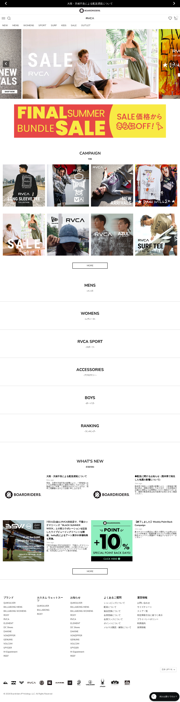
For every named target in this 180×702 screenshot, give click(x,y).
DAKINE (8, 631)
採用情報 (141, 627)
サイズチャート (144, 607)
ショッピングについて (114, 603)
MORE (90, 265)
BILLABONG (43, 610)
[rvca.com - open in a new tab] (31, 683)
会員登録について (112, 615)
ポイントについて (112, 623)
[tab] (71, 95)
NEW (5, 25)
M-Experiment (10, 651)
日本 (167, 669)
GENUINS (8, 639)
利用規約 (141, 623)
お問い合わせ (143, 603)
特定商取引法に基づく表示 (150, 615)
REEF (6, 656)
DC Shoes (8, 627)
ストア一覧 (142, 611)
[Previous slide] (6, 3)
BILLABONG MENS (13, 607)
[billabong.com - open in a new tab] (13, 683)
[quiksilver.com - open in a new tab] (6, 683)
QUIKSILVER (9, 603)
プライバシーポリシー (147, 619)
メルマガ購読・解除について (117, 627)
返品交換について (112, 611)
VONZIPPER (9, 635)
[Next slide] (174, 3)
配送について (110, 607)
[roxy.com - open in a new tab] (21, 683)
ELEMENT (9, 623)
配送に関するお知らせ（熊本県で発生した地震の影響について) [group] (90, 3)
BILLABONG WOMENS (15, 611)
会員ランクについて (113, 619)
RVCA (6, 619)
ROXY (6, 615)
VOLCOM (8, 643)
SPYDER (8, 647)
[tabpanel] (90, 64)
